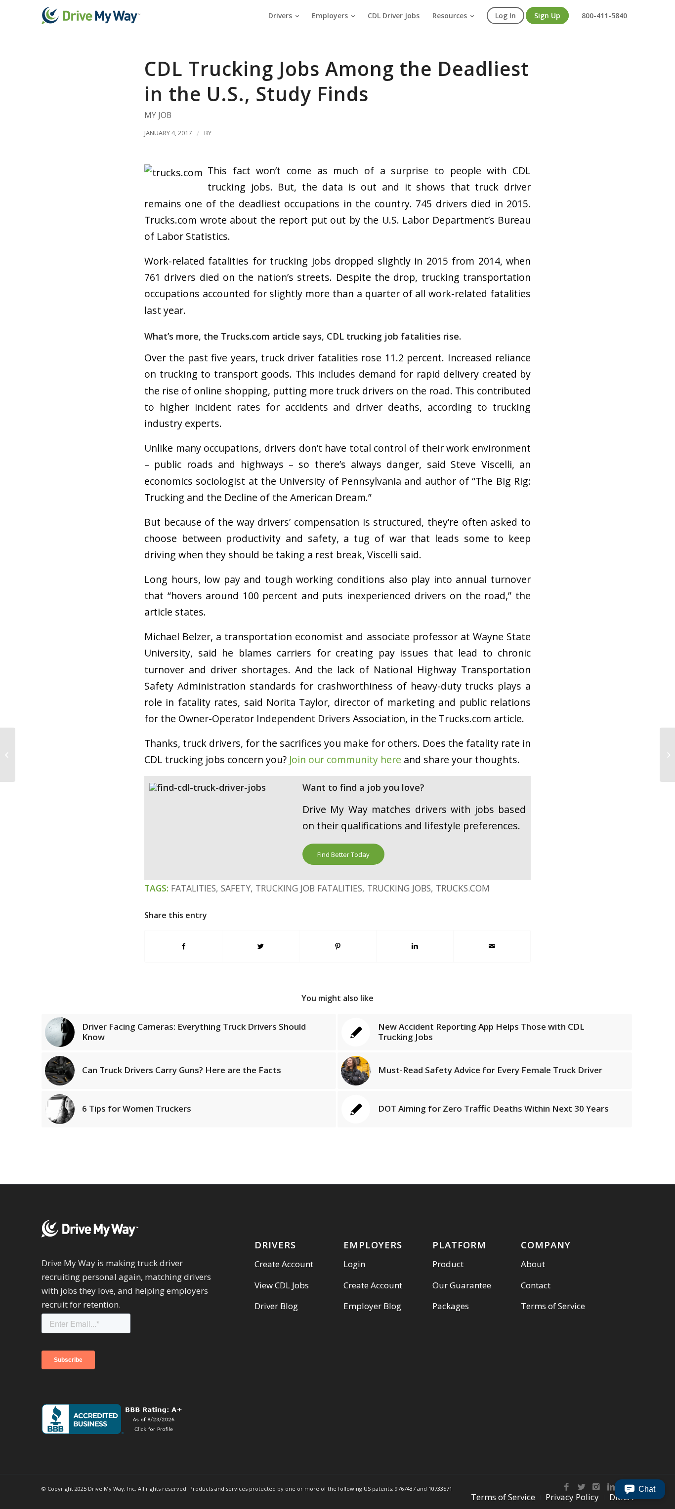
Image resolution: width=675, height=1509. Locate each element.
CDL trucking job (362, 336)
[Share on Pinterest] (337, 946)
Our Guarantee (461, 1285)
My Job (157, 115)
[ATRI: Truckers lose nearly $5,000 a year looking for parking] (7, 755)
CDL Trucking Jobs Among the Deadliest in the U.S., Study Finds (336, 81)
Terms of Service (553, 1306)
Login (354, 1264)
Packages (450, 1306)
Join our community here (345, 759)
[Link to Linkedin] (611, 1486)
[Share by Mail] (492, 946)
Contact (535, 1285)
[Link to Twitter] (581, 1486)
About (533, 1264)
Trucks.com (463, 888)
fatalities (193, 888)
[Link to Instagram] (596, 1486)
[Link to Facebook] (566, 1486)
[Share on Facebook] (183, 946)
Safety (236, 888)
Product (448, 1264)
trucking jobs (399, 888)
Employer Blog (372, 1306)
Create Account (283, 1264)
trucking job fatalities (308, 888)
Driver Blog (276, 1306)
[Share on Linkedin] (415, 946)
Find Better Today (343, 854)
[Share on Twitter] (260, 946)
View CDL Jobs (281, 1285)
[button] (640, 1489)
